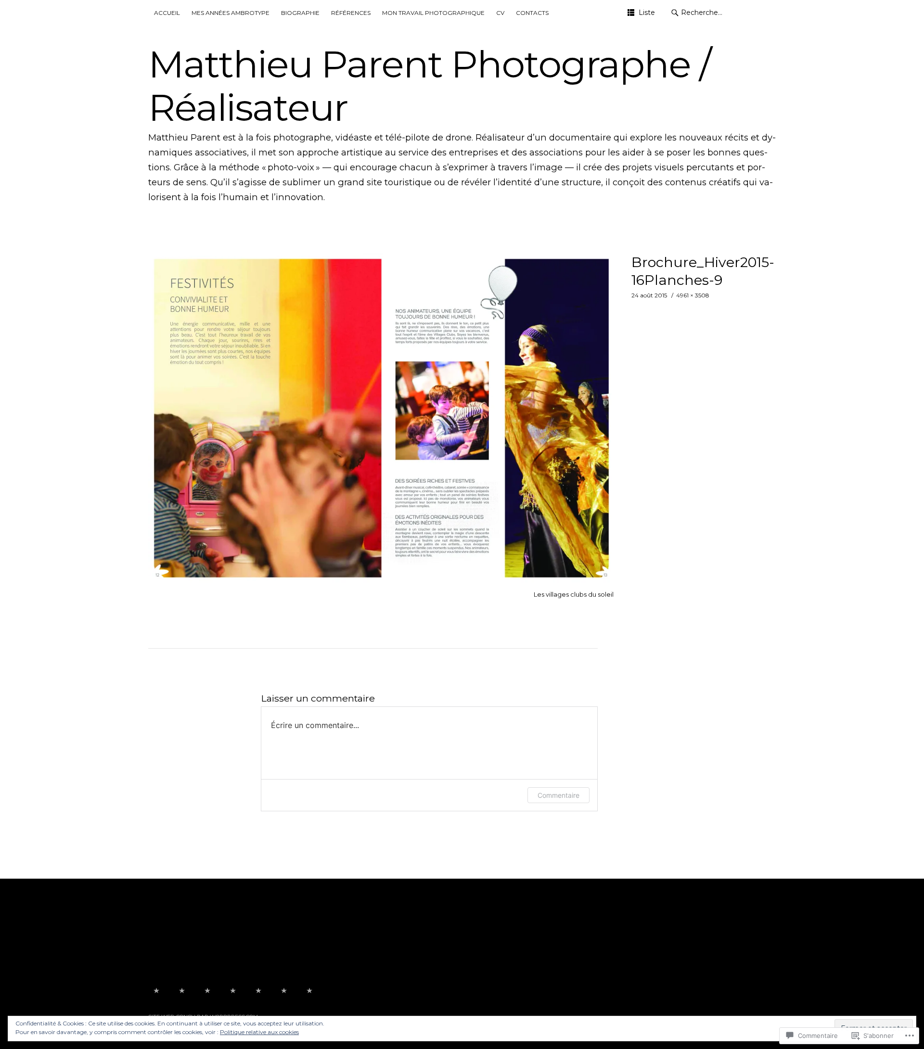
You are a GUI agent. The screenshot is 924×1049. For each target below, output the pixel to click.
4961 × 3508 (692, 295)
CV (500, 12)
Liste (647, 12)
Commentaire (558, 795)
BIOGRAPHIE (300, 12)
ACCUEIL (167, 12)
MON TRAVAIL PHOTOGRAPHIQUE (433, 12)
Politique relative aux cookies (259, 1032)
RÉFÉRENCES (351, 12)
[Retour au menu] (156, 991)
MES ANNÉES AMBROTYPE (231, 12)
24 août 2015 (649, 295)
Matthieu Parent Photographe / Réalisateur (429, 86)
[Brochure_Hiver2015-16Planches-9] (381, 580)
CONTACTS (532, 12)
